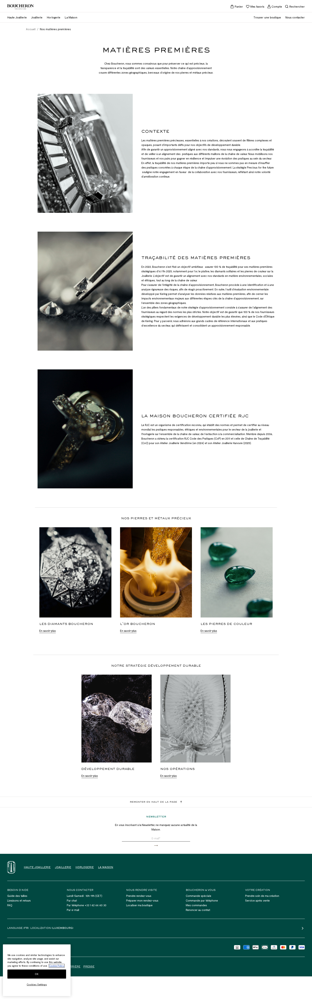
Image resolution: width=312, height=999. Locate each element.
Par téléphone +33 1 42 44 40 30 (86, 905)
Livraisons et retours (19, 900)
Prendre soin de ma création (262, 895)
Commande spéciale (198, 895)
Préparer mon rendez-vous (142, 900)
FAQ (9, 905)
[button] (156, 845)
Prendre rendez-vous (138, 895)
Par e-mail (73, 909)
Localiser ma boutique (139, 905)
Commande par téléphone (202, 900)
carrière (73, 967)
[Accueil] (11, 867)
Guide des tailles (17, 895)
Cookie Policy (56, 965)
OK (36, 974)
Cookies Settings (37, 984)
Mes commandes (196, 905)
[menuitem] (236, 6)
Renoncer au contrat (198, 909)
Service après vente (257, 900)
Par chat (72, 900)
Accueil (31, 29)
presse (88, 967)
